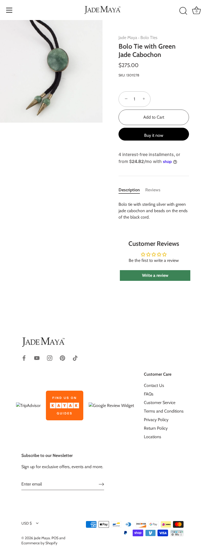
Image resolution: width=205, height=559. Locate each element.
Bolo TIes (148, 37)
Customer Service (159, 402)
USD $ (26, 523)
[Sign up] (101, 484)
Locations (152, 436)
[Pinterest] (62, 357)
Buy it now (153, 135)
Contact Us (154, 385)
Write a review (155, 275)
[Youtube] (37, 357)
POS (55, 538)
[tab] (132, 190)
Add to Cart (153, 117)
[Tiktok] (75, 357)
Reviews (152, 189)
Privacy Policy (156, 419)
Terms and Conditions (164, 411)
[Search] (183, 11)
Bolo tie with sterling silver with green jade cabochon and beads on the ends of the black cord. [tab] (153, 211)
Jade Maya (128, 37)
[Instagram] (49, 357)
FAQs (148, 394)
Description (129, 189)
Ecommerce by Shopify (39, 543)
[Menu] (9, 10)
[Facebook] (24, 357)
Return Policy (156, 428)
